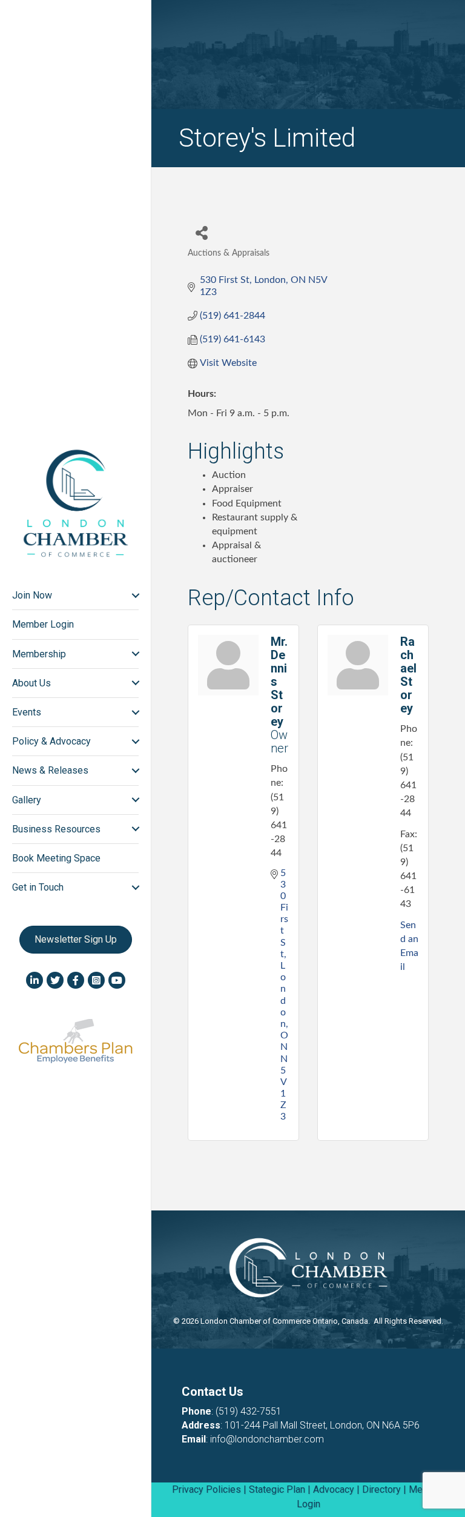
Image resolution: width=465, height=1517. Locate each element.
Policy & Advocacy (51, 741)
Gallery (26, 800)
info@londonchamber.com (267, 1439)
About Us (31, 683)
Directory (381, 1489)
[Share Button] (201, 232)
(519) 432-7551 (249, 1411)
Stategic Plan (277, 1489)
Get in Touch (38, 887)
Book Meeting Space (56, 858)
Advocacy (333, 1489)
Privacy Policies (206, 1489)
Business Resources (56, 829)
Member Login (43, 624)
